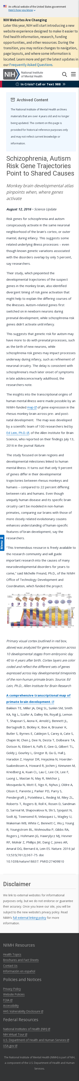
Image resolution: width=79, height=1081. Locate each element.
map (30, 407)
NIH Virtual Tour (14, 1034)
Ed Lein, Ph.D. (16, 433)
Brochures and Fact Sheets (21, 960)
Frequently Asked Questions (30, 64)
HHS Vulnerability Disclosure (22, 1011)
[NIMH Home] (23, 74)
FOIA (6, 1000)
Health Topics (12, 954)
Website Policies (14, 994)
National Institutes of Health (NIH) (25, 1029)
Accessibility (11, 1006)
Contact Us (10, 966)
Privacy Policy (12, 989)
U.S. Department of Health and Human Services (35, 1040)
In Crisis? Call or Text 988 (40, 84)
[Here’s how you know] (39, 8)
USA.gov (9, 1046)
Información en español (19, 971)
